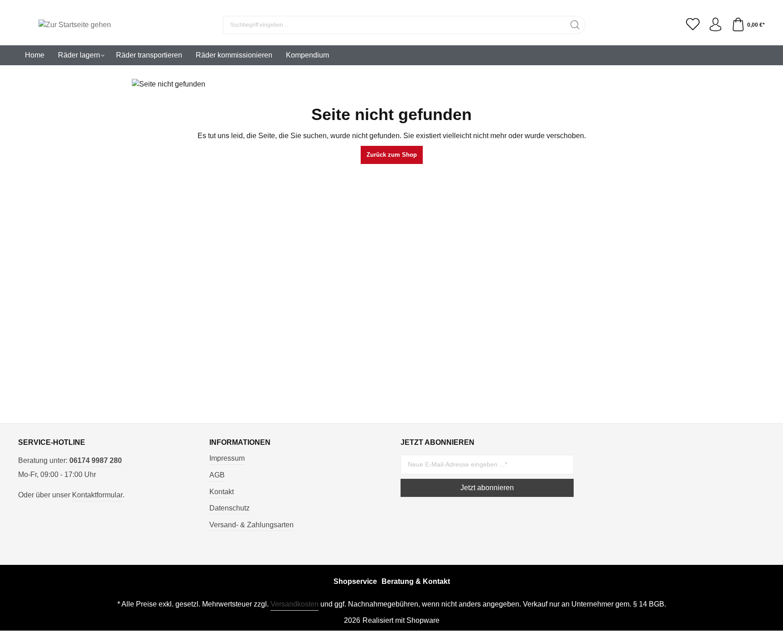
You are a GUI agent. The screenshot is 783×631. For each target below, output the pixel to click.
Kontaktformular (97, 495)
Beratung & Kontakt (416, 581)
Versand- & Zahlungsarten (251, 525)
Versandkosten (295, 604)
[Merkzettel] (693, 25)
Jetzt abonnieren (487, 487)
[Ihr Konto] (715, 25)
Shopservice (355, 581)
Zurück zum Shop (392, 154)
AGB (217, 475)
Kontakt (221, 492)
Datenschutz (229, 508)
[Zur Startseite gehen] (74, 25)
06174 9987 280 (95, 460)
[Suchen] (575, 25)
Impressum (227, 458)
